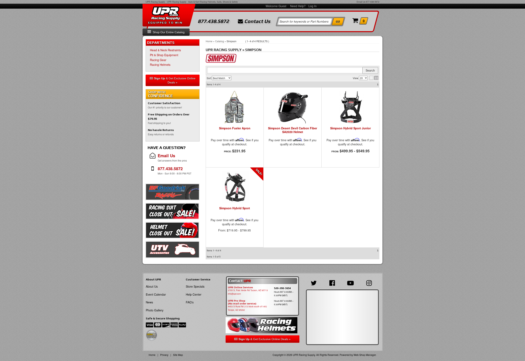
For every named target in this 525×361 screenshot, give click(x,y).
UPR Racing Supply (155, 1)
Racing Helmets (160, 65)
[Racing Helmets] (262, 325)
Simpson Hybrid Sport (234, 208)
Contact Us (256, 21)
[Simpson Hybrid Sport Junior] (350, 107)
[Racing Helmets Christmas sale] (172, 231)
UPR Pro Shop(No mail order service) (242, 302)
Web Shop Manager (365, 354)
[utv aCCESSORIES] (172, 250)
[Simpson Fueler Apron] (234, 107)
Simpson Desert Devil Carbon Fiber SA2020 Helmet (292, 130)
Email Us (361, 1)
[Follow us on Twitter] (315, 282)
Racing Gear (158, 60)
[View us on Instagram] (370, 282)
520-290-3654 (282, 288)
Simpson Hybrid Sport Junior (350, 128)
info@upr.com (234, 293)
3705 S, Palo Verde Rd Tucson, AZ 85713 (248, 290)
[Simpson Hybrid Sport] (234, 187)
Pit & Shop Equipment (165, 55)
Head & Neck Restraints (165, 50)
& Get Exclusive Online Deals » (174, 80)
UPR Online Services (240, 287)
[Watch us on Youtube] (351, 282)
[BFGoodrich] (172, 193)
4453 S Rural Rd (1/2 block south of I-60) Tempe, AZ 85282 (247, 308)
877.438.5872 (372, 1)
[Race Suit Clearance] (172, 212)
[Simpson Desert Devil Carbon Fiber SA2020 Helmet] (292, 107)
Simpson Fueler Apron (234, 128)
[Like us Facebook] (333, 282)
